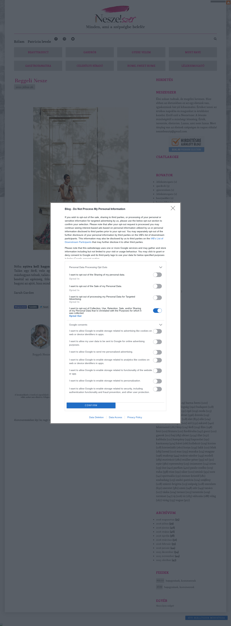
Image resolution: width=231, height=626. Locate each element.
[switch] (157, 274)
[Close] (174, 209)
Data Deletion (96, 417)
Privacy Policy (134, 417)
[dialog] (115, 313)
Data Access (115, 417)
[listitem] (115, 267)
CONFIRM (91, 405)
